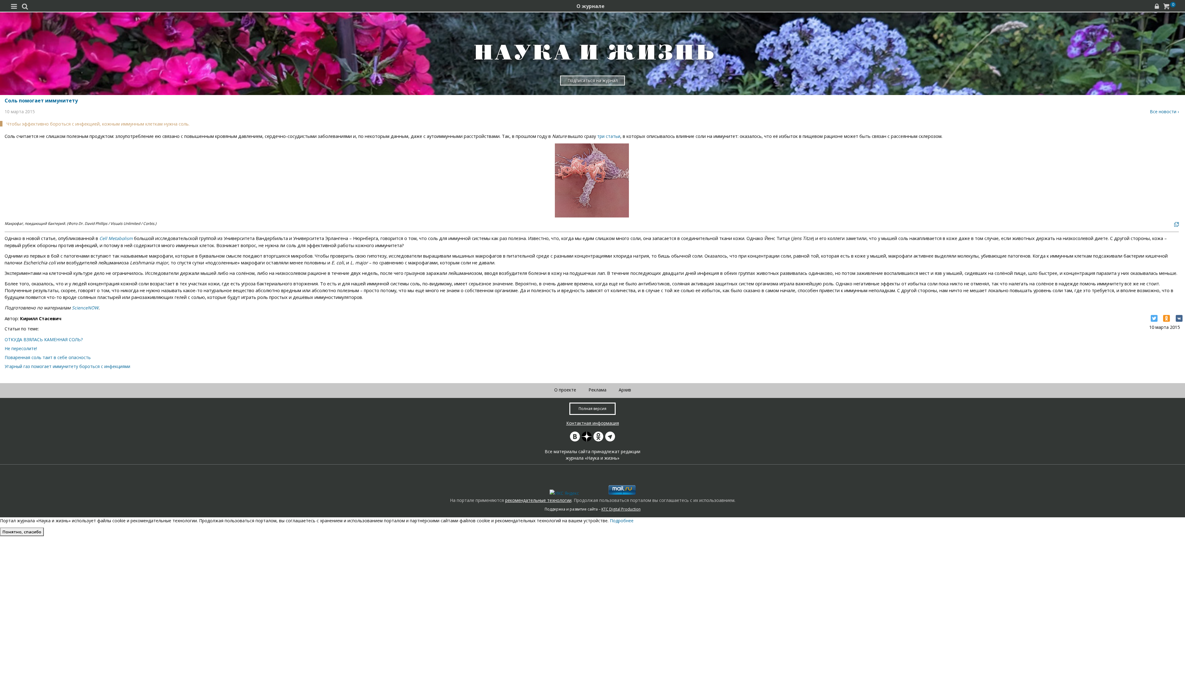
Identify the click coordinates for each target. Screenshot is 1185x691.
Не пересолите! (21, 348)
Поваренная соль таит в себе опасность (48, 357)
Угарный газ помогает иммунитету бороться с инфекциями (67, 366)
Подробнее (622, 520)
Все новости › (1164, 111)
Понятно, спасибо (21, 532)
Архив (625, 390)
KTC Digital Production (621, 509)
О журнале (590, 6)
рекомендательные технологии (538, 500)
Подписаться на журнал (593, 80)
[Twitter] (1154, 318)
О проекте (565, 390)
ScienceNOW (85, 308)
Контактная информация (592, 423)
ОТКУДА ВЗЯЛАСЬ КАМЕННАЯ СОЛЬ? (44, 339)
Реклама (597, 390)
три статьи (608, 136)
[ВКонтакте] (1179, 318)
